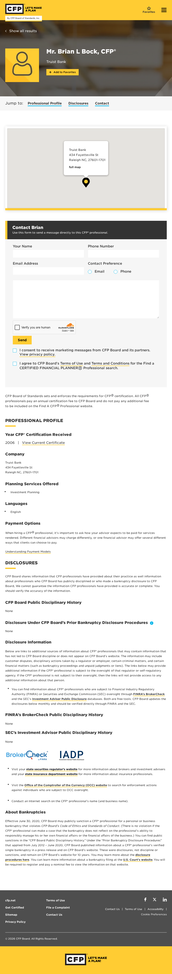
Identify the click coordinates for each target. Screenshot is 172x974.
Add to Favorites (64, 72)
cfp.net (10, 900)
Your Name (22, 246)
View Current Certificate (43, 443)
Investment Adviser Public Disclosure (59, 699)
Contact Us (112, 909)
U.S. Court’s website (137, 859)
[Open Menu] (164, 10)
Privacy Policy (15, 921)
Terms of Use (71, 363)
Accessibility (155, 909)
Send (22, 340)
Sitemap (11, 914)
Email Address (25, 263)
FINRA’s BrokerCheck (149, 694)
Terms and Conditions (110, 363)
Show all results (23, 31)
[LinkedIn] (165, 900)
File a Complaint (58, 907)
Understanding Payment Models (28, 551)
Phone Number (101, 246)
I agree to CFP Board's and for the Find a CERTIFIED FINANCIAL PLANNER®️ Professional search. (87, 365)
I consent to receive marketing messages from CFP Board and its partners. (85, 352)
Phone (125, 271)
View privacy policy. (37, 354)
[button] (86, 182)
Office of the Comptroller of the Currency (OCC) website (65, 785)
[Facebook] (145, 900)
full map (75, 167)
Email (99, 271)
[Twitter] (154, 900)
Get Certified (14, 907)
